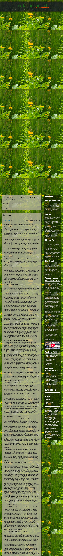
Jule (47, 376)
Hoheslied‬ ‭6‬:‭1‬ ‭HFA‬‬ (50, 384)
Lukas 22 (53, 432)
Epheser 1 (47, 422)
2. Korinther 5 (48, 418)
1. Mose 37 (57, 411)
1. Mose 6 (51, 410)
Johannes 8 (53, 427)
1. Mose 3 (55, 408)
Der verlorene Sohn (55, 421)
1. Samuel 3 (48, 414)
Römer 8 (48, 437)
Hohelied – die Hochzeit (51, 375)
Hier (46, 235)
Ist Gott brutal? (48, 425)
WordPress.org (49, 403)
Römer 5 (56, 435)
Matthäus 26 (47, 434)
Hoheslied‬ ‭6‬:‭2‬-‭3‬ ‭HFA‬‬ (51, 379)
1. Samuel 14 (48, 415)
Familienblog (49, 358)
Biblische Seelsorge (17, 9)
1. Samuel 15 (54, 415)
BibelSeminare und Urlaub (52, 364)
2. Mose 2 (55, 418)
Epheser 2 (53, 422)
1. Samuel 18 (52, 417)
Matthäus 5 (58, 432)
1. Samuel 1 (47, 413)
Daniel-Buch (7, 220)
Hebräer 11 (54, 424)
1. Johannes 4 (48, 408)
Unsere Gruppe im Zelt (51, 356)
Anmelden (48, 399)
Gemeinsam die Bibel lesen (30, 9)
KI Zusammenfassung (51, 373)
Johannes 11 (53, 428)
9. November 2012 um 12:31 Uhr (33, 220)
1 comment (23, 208)
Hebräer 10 (48, 424)
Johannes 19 (49, 431)
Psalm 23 (53, 434)
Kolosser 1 (57, 431)
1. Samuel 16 (47, 417)
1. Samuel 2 (54, 413)
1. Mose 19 (47, 411)
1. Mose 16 (56, 410)
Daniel (14, 208)
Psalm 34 (57, 434)
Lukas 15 (48, 432)
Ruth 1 (51, 435)
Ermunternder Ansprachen (52, 355)
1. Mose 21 (52, 411)
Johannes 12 (48, 429)
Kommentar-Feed (50, 402)
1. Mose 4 (47, 410)
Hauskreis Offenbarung (45, 9)
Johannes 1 (55, 425)
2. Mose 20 (48, 421)
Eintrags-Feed (49, 400)
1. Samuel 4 (55, 414)
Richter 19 (47, 435)
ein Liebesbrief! (31, 5)
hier (57, 221)
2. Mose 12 (51, 419)
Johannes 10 (48, 428)
